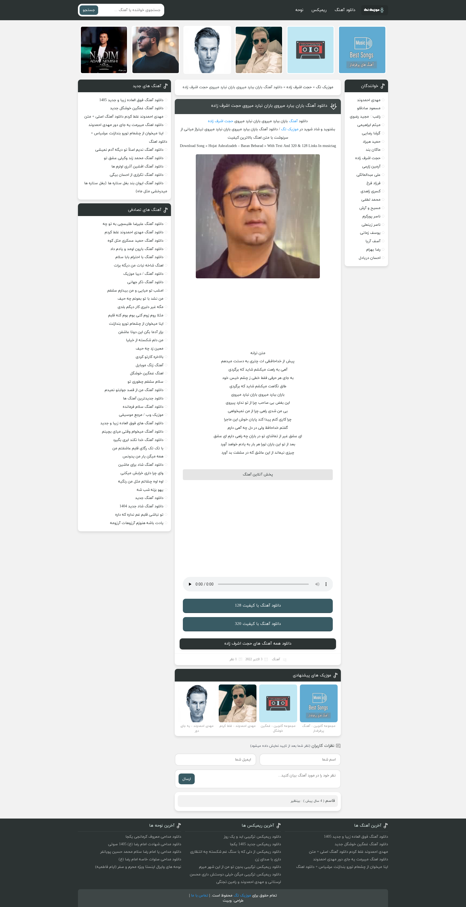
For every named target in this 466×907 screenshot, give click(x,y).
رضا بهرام (373, 249)
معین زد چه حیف (149, 348)
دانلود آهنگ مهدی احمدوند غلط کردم (134, 232)
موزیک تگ (324, 87)
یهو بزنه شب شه (150, 489)
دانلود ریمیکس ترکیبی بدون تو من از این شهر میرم (240, 867)
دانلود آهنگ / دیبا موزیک (143, 273)
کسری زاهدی (371, 191)
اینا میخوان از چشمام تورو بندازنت (136, 323)
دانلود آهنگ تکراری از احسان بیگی (136, 174)
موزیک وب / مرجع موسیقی (140, 414)
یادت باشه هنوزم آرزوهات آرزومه (136, 523)
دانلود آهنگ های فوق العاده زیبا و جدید (131, 423)
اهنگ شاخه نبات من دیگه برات (138, 265)
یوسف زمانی (370, 232)
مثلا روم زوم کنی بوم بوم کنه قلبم (135, 315)
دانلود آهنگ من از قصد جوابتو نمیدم (134, 390)
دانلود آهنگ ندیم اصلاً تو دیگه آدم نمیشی (129, 149)
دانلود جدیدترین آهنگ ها (143, 398)
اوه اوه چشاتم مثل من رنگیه (140, 481)
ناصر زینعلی (371, 224)
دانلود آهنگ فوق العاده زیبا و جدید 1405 (131, 100)
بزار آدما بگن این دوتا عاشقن (140, 332)
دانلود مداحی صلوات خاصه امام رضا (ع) (150, 859)
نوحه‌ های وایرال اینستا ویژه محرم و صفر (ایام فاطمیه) (138, 867)
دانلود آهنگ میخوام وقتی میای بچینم (132, 431)
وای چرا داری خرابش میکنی (142, 473)
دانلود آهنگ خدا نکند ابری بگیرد (138, 440)
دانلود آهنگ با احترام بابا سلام (139, 257)
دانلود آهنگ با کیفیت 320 (258, 624)
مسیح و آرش (370, 208)
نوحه (299, 10)
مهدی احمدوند (369, 100)
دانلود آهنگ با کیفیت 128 (258, 605)
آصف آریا (373, 241)
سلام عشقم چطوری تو (145, 381)
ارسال (186, 779)
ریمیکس (319, 10)
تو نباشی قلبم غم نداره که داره (139, 514)
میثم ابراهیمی (369, 125)
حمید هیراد (372, 141)
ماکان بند (373, 149)
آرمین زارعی (371, 166)
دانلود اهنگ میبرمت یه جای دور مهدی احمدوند (125, 125)
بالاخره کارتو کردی (149, 357)
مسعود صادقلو (369, 108)
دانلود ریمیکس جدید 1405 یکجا (255, 844)
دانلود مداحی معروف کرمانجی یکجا (153, 836)
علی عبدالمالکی (369, 174)
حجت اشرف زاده (299, 87)
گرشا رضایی (371, 133)
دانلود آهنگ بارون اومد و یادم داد (136, 249)
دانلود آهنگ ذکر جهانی (145, 282)
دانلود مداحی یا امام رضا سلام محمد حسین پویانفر (140, 851)
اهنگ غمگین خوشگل (146, 373)
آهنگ (293, 121)
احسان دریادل (370, 258)
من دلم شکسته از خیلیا (144, 340)
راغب (377, 116)
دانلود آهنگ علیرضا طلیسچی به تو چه (133, 224)
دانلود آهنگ (345, 10)
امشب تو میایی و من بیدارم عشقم (135, 290)
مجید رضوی (359, 116)
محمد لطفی (371, 199)
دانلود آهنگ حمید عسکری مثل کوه (135, 240)
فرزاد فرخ (373, 183)
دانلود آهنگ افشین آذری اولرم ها (137, 166)
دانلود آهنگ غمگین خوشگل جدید (136, 108)
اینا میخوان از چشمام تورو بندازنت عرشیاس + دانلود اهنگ (342, 867)
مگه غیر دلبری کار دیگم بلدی (140, 307)
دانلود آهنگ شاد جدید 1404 (141, 506)
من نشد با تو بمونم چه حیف (140, 298)
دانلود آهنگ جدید (149, 498)
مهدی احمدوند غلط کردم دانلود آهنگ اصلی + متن (123, 116)
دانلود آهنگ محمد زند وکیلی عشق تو (133, 158)
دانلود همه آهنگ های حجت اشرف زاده (257, 643)
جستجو (89, 10)
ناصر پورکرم (371, 216)
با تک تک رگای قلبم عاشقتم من (137, 448)
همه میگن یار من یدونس (142, 456)
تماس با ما (199, 895)
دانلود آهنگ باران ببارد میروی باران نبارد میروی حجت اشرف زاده (269, 106)
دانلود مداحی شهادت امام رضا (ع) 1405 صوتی (144, 844)
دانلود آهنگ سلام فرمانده (143, 406)
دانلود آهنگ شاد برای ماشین (140, 464)
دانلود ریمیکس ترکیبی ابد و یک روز (252, 836)
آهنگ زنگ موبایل (149, 365)
